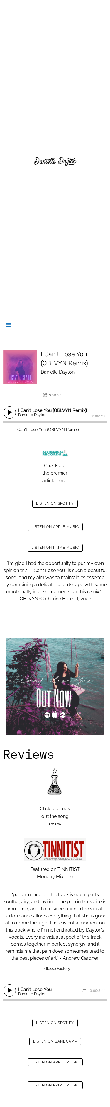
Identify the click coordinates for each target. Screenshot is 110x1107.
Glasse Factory (57, 968)
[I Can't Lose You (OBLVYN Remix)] (20, 367)
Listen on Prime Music (55, 548)
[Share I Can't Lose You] (84, 990)
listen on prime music (55, 1085)
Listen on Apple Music (55, 527)
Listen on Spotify (55, 503)
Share (55, 394)
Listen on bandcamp (55, 1041)
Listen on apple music (55, 1062)
